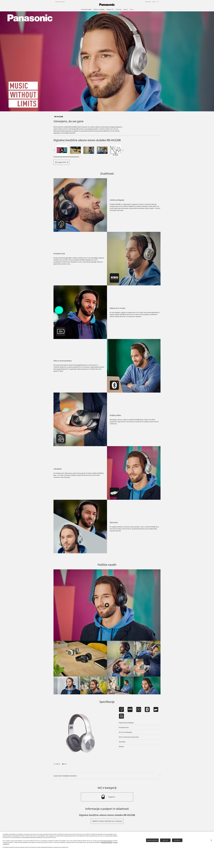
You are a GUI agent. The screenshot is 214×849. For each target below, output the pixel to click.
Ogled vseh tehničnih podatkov (65, 776)
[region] (107, 840)
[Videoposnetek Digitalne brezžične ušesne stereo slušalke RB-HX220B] (62, 150)
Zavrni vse (165, 840)
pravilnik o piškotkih (107, 842)
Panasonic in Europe (60, 1)
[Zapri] (211, 840)
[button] (75, 150)
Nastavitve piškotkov (152, 840)
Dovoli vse (177, 840)
